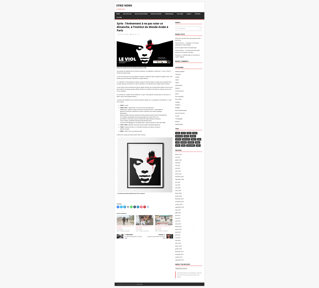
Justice (177, 94)
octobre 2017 (178, 257)
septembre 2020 (179, 179)
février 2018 (178, 246)
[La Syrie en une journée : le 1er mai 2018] (125, 220)
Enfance (192, 136)
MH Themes (140, 284)
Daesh (189, 133)
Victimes (177, 121)
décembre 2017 (179, 251)
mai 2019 (177, 218)
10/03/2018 (122, 34)
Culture (119, 17)
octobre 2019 (178, 204)
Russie (178, 145)
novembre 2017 (179, 254)
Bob (128, 34)
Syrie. (198, 145)
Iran (199, 139)
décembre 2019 (179, 199)
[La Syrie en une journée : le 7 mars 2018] (144, 220)
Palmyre (183, 142)
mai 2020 (177, 185)
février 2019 (178, 226)
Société (177, 116)
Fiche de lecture (179, 91)
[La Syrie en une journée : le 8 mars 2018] (163, 220)
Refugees (177, 105)
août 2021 (178, 163)
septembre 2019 (179, 207)
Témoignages (169, 14)
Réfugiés (177, 107)
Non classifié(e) (179, 96)
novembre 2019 (179, 201)
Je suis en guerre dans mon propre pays (186, 47)
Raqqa (197, 142)
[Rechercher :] (189, 28)
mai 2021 (177, 165)
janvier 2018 (178, 249)
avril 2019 (177, 221)
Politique (180, 14)
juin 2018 (177, 235)
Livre (177, 142)
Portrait (190, 142)
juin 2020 (177, 182)
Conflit (188, 14)
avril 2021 (177, 168)
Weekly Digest (179, 124)
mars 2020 (178, 190)
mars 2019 (178, 224)
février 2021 (178, 174)
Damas (195, 133)
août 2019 (178, 210)
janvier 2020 (178, 196)
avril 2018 (177, 240)
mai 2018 (177, 238)
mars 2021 (178, 171)
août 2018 (178, 232)
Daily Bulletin (178, 85)
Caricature (178, 74)
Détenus (197, 14)
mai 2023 (177, 157)
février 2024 (178, 154)
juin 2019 (177, 215)
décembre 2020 (179, 176)
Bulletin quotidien (141, 14)
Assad (177, 133)
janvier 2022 (178, 160)
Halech (194, 139)
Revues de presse (156, 14)
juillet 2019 (178, 212)
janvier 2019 (178, 229)
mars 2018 (178, 243)
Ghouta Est (186, 139)
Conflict (177, 77)
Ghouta (178, 139)
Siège (183, 145)
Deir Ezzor (179, 136)
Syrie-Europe (190, 145)
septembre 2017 (179, 260)
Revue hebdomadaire (181, 110)
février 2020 (178, 193)
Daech (183, 133)
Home (118, 14)
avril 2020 (177, 188)
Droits (186, 136)
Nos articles (127, 14)
